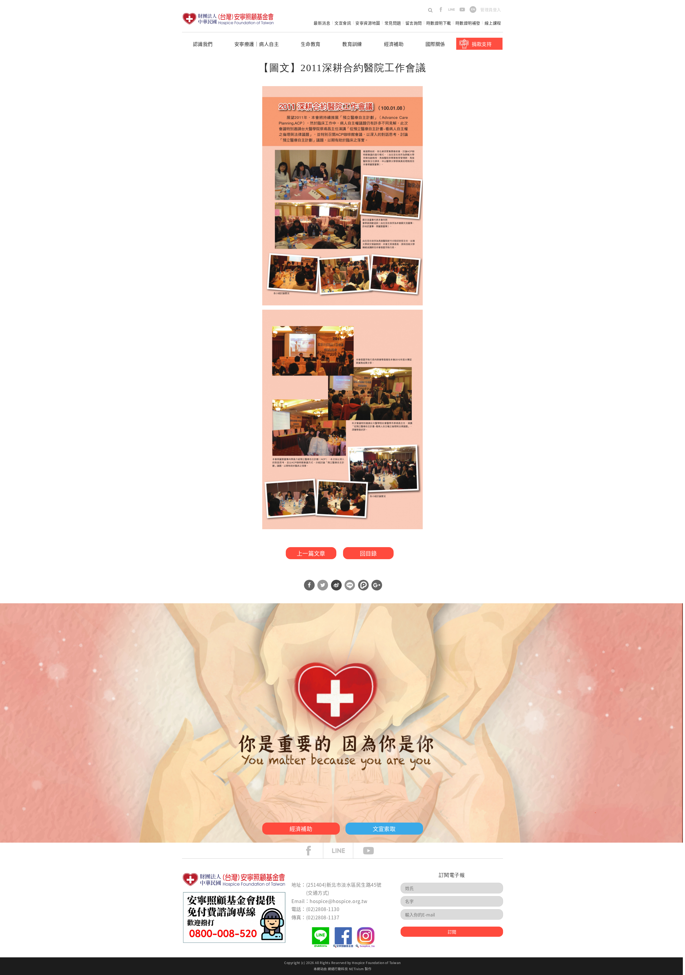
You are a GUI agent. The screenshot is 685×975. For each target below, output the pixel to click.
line (451, 9)
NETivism (356, 968)
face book (312, 851)
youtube (462, 9)
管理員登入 (490, 9)
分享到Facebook (309, 585)
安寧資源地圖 (367, 23)
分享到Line (349, 585)
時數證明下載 (438, 23)
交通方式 (318, 892)
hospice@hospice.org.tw (338, 900)
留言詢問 (413, 23)
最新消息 (322, 23)
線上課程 (493, 23)
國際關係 (435, 43)
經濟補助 (394, 43)
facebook (440, 9)
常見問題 (393, 23)
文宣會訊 (342, 23)
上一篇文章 (311, 553)
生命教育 (311, 43)
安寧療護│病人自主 (256, 43)
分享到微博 (336, 585)
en (473, 9)
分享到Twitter (322, 585)
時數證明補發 (467, 23)
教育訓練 (352, 43)
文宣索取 (384, 828)
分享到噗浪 (363, 585)
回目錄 (368, 553)
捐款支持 (482, 43)
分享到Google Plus (376, 585)
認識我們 (203, 43)
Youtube (372, 851)
